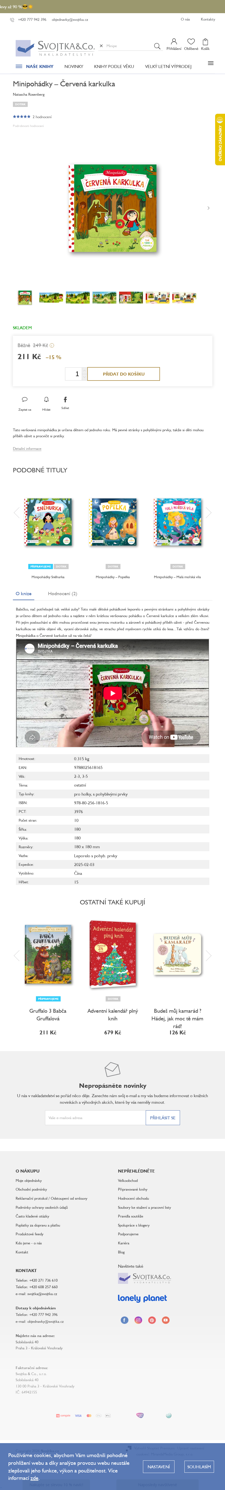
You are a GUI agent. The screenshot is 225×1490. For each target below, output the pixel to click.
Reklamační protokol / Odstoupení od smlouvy (51, 1198)
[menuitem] (34, 67)
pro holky (82, 794)
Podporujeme (128, 1233)
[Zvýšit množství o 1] (84, 371)
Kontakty (208, 19)
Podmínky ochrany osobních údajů (42, 1207)
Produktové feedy (29, 1233)
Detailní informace (27, 448)
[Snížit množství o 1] (84, 377)
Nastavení (159, 1466)
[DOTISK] (113, 522)
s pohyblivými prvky (110, 794)
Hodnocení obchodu (133, 1198)
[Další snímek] (208, 208)
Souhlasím (199, 1466)
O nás (185, 19)
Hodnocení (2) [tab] (62, 593)
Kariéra (123, 1243)
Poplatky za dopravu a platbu (38, 1225)
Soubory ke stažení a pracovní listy (144, 1207)
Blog (121, 1252)
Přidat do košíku (124, 374)
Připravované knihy (132, 1189)
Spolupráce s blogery (134, 1225)
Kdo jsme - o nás (29, 1243)
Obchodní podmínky (31, 1189)
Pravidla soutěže (130, 1216)
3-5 (85, 776)
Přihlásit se (163, 1117)
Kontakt (22, 1252)
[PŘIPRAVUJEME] (48, 954)
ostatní (80, 785)
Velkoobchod (128, 1180)
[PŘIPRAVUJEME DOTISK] (48, 522)
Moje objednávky (29, 1180)
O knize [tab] (24, 593)
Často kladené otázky (32, 1216)
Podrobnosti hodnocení (28, 126)
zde (34, 1477)
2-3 (77, 776)
